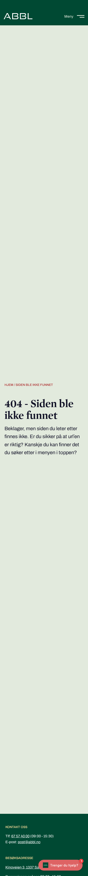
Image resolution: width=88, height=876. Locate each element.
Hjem (9, 385)
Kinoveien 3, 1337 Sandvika (27, 867)
